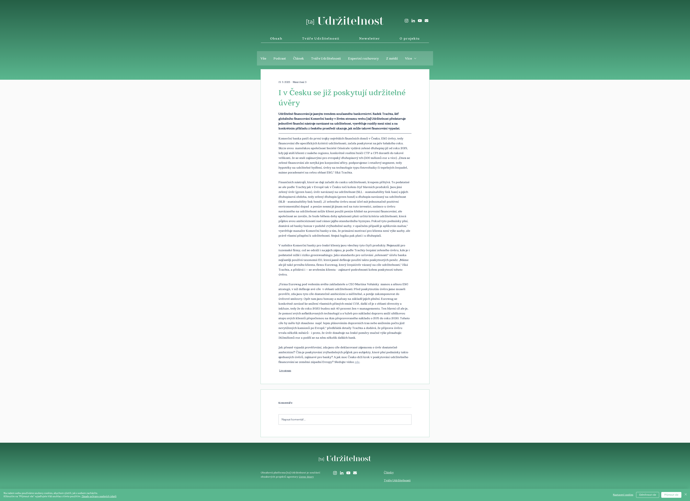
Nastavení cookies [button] (623, 495)
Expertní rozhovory (363, 58)
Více (408, 58)
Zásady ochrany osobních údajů (99, 496)
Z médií (392, 58)
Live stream (285, 370)
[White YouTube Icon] (419, 20)
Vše (263, 58)
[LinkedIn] (413, 20)
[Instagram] (406, 20)
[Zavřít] (686, 495)
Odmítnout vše (647, 495)
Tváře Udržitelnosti (326, 58)
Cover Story (306, 476)
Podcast (279, 58)
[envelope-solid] (426, 20)
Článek (298, 58)
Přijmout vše (671, 495)
